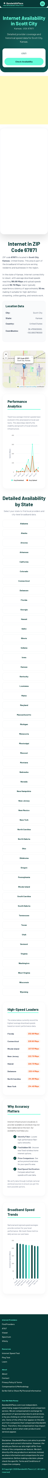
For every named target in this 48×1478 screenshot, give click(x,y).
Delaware (24, 590)
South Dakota (24, 906)
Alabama (24, 523)
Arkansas (24, 552)
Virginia (24, 953)
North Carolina (24, 829)
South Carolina (24, 896)
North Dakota (24, 839)
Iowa (24, 657)
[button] (24, 366)
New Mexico (24, 810)
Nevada (24, 781)
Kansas (24, 667)
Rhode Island (24, 887)
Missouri (24, 753)
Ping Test (6, 1357)
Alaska (24, 533)
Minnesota (24, 734)
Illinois (24, 638)
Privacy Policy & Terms (12, 1382)
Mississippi (24, 743)
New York (24, 820)
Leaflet (21, 386)
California (24, 562)
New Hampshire (24, 791)
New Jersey (24, 801)
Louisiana (24, 686)
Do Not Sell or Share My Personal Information (21, 1390)
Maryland (24, 705)
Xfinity (5, 1341)
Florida (24, 600)
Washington (24, 963)
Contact (5, 1378)
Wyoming (24, 992)
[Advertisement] (24, 100)
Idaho (24, 628)
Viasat (5, 1332)
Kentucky (24, 676)
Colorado (24, 571)
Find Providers (8, 1324)
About (4, 1374)
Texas (24, 925)
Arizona (24, 542)
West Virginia (24, 973)
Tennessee (24, 915)
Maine (24, 695)
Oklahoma (24, 858)
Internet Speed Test (11, 1353)
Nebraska (24, 772)
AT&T (4, 1328)
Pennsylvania (24, 877)
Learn (4, 1361)
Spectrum (6, 1337)
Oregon (24, 867)
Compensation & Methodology (15, 1386)
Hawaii (24, 619)
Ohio (24, 848)
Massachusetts (24, 714)
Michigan (24, 724)
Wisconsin (24, 982)
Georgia (24, 609)
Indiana (24, 648)
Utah (24, 934)
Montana (24, 762)
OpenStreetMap (31, 386)
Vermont (24, 944)
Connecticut (24, 581)
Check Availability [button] (24, 61)
